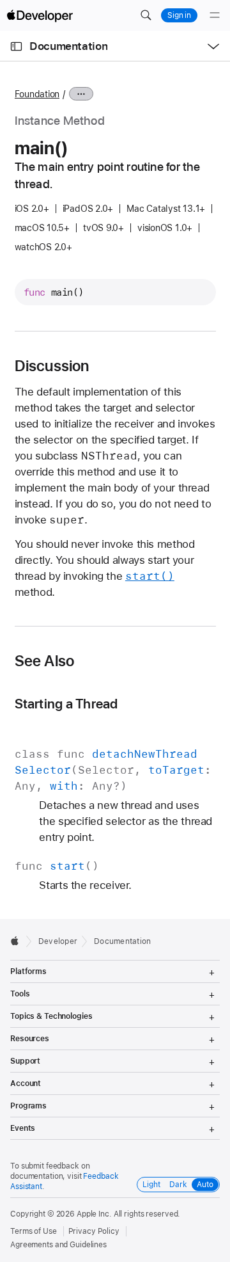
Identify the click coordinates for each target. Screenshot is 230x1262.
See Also (45, 661)
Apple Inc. (94, 1214)
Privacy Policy (93, 1231)
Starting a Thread (66, 704)
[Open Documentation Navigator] (16, 46)
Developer (57, 941)
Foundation (37, 94)
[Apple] (18, 940)
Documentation (68, 46)
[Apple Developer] (39, 15)
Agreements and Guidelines (58, 1244)
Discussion (52, 366)
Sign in (179, 15)
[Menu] (214, 15)
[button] (145, 15)
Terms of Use (33, 1231)
